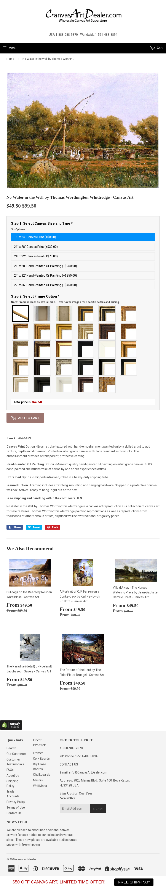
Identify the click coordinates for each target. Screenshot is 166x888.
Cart (159, 48)
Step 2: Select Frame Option (65, 299)
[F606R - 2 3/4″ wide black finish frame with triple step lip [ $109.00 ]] (85, 367)
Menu (12, 48)
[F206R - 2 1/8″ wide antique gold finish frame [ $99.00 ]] (129, 331)
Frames (38, 753)
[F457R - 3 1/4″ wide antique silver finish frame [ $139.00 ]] (20, 367)
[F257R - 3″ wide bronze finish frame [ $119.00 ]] (42, 331)
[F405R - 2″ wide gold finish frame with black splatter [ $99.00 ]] (64, 349)
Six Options (18, 229)
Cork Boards (41, 758)
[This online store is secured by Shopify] (11, 728)
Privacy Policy (15, 802)
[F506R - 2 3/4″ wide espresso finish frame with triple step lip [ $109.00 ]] (42, 367)
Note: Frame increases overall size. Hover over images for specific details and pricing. (65, 302)
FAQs (10, 770)
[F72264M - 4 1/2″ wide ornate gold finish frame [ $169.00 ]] (107, 384)
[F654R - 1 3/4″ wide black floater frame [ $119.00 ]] (42, 384)
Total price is (28, 402)
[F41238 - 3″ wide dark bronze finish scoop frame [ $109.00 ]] (85, 384)
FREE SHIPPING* (134, 882)
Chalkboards (41, 774)
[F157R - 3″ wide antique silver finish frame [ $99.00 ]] (85, 331)
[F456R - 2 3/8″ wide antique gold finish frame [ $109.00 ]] (129, 313)
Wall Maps (40, 786)
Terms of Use (15, 807)
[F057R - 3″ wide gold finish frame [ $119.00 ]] (64, 331)
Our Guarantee (16, 754)
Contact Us (13, 813)
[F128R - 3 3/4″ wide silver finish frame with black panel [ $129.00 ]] (107, 313)
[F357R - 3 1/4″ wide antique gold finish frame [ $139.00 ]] (129, 349)
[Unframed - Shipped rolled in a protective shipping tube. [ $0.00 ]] (20, 313)
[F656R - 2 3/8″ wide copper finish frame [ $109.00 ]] (20, 331)
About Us (12, 775)
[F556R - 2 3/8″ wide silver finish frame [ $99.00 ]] (64, 367)
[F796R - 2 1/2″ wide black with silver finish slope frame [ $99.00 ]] (107, 367)
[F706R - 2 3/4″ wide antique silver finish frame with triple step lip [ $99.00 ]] (20, 384)
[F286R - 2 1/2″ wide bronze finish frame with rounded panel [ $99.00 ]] (42, 349)
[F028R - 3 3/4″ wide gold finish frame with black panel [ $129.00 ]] (85, 313)
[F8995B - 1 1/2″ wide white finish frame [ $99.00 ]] (107, 349)
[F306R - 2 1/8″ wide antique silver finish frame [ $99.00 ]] (20, 349)
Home (10, 58)
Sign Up (98, 808)
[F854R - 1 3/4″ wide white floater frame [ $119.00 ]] (64, 384)
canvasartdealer (26, 859)
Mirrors (38, 780)
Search (11, 748)
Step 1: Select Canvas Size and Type (42, 226)
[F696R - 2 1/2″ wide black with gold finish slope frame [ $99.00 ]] (129, 367)
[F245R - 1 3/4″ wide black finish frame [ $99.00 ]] (85, 349)
